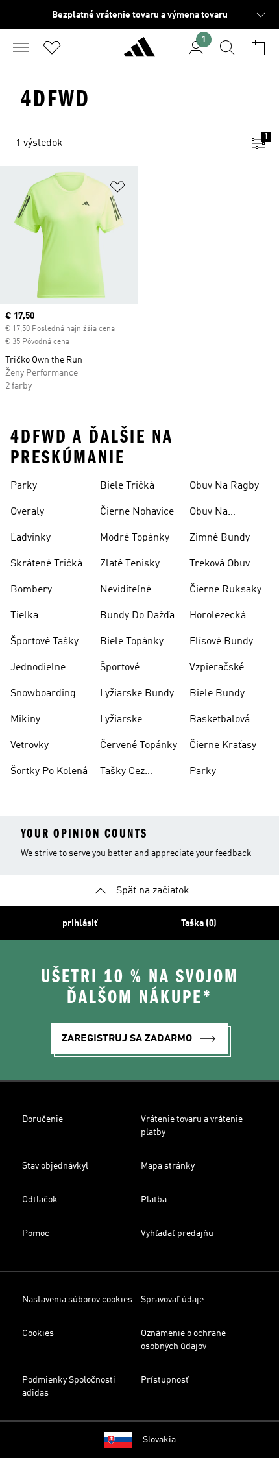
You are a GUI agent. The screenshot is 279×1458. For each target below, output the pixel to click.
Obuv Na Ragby (224, 486)
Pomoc (35, 1233)
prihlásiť (79, 923)
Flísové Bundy (221, 642)
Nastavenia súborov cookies (77, 1299)
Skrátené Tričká (46, 564)
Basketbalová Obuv (219, 720)
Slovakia (159, 1439)
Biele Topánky (132, 642)
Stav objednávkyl (55, 1166)
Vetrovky (29, 745)
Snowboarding (43, 693)
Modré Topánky (134, 538)
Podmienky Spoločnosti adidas (68, 1387)
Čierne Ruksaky (225, 590)
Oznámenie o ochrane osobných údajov (183, 1340)
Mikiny (25, 719)
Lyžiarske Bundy (137, 693)
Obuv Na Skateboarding (222, 513)
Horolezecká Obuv (217, 617)
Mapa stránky (168, 1166)
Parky (23, 486)
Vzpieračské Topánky (216, 668)
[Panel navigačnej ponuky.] (20, 47)
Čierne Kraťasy (222, 745)
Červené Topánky (138, 745)
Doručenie (42, 1119)
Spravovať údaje (172, 1299)
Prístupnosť (165, 1380)
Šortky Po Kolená (49, 771)
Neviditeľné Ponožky (125, 591)
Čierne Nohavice (137, 512)
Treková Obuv (219, 564)
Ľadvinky (30, 538)
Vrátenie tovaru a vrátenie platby (192, 1126)
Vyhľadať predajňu (177, 1233)
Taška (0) (199, 923)
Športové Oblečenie (122, 668)
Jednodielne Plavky (38, 668)
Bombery (31, 590)
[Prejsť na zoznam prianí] (51, 47)
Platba (154, 1199)
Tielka (24, 616)
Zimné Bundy (219, 538)
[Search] (227, 47)
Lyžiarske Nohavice (121, 720)
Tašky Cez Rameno (122, 772)
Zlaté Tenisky (130, 564)
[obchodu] (139, 52)
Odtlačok (40, 1199)
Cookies (38, 1333)
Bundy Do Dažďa (137, 616)
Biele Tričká (127, 486)
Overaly (27, 512)
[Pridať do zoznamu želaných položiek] (117, 189)
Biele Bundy (217, 693)
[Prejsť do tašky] (258, 47)
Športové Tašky (44, 642)
